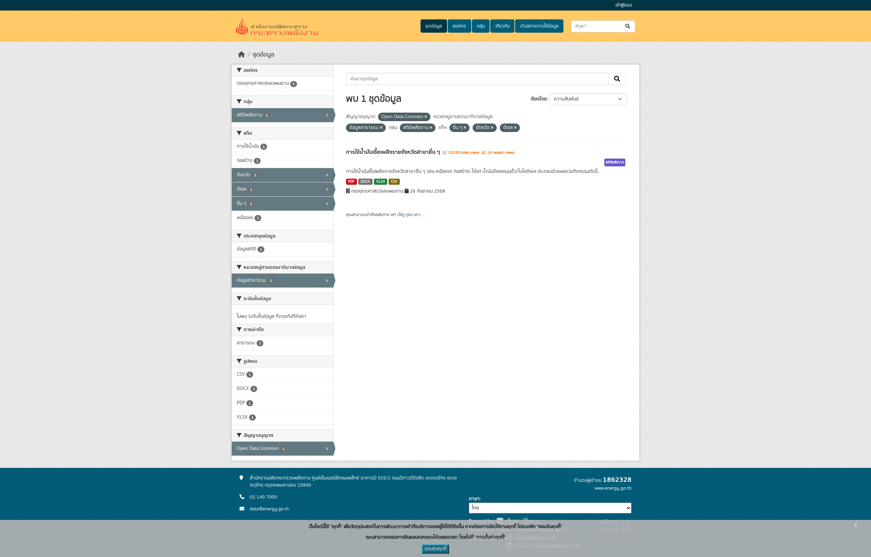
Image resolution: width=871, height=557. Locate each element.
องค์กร (459, 26)
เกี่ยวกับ (502, 26)
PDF (351, 181)
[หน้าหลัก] (241, 54)
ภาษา (474, 498)
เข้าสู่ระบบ (623, 5)
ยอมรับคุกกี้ (435, 548)
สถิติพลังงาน (615, 162)
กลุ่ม (481, 26)
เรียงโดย (539, 99)
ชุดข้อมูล (433, 26)
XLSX (380, 181)
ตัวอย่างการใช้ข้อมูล (539, 26)
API (393, 215)
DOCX (365, 181)
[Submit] (628, 26)
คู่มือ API (413, 215)
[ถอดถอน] (426, 117)
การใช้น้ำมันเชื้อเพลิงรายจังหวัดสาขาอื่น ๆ (393, 152)
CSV (394, 181)
